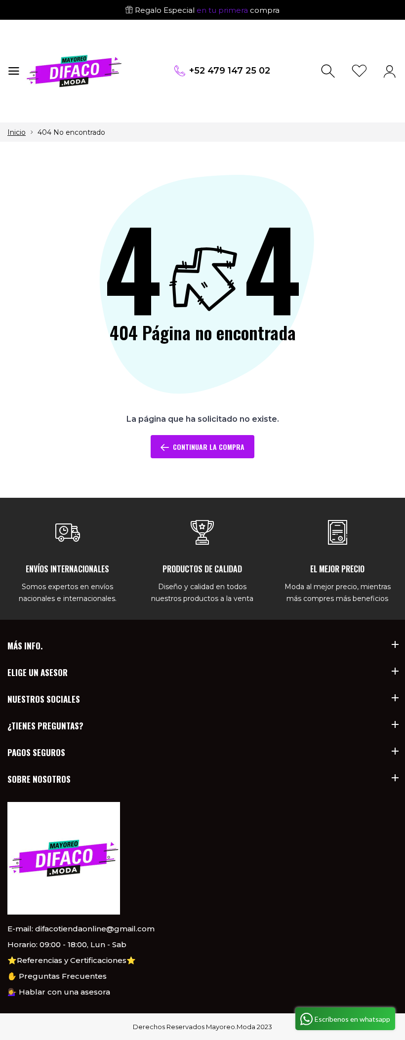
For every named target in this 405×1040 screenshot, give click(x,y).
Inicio (16, 132)
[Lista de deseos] (359, 71)
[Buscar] (329, 71)
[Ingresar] (389, 71)
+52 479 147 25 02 (229, 70)
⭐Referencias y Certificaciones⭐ (71, 960)
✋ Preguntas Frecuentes (57, 976)
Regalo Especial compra (206, 10)
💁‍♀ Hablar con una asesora (58, 992)
